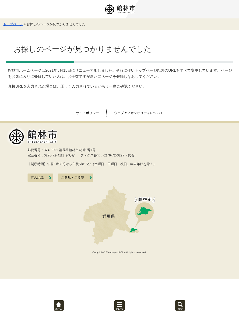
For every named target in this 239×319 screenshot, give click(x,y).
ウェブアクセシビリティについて (138, 113)
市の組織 (37, 177)
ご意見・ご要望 (72, 177)
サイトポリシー (87, 113)
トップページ (13, 24)
